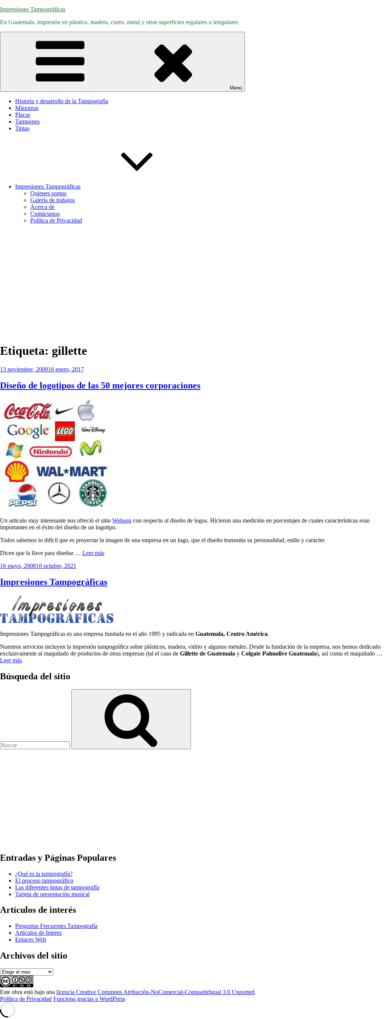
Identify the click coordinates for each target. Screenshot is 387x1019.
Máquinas (27, 108)
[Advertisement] (193, 283)
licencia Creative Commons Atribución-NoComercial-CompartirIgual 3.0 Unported (155, 992)
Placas (22, 114)
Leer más (93, 553)
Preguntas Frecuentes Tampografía (56, 926)
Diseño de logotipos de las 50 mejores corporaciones (100, 385)
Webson (122, 520)
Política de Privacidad (56, 220)
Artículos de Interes (38, 932)
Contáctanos (45, 213)
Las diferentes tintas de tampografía (57, 887)
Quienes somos (48, 193)
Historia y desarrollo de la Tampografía (61, 101)
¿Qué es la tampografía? (44, 874)
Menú (236, 88)
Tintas (22, 128)
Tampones (27, 121)
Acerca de (42, 207)
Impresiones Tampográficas (32, 9)
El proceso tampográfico (44, 880)
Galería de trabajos (52, 200)
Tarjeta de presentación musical (52, 894)
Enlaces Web (30, 939)
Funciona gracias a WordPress (89, 999)
